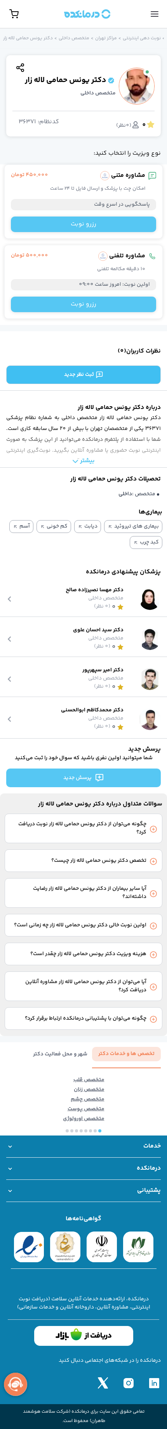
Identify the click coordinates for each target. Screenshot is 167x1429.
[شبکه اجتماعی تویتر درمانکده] (103, 1382)
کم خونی (57, 526)
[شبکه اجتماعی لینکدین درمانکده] (154, 1382)
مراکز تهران (106, 38)
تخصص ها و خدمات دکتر (126, 1054)
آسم (24, 526)
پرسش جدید (77, 778)
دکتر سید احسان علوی (98, 630)
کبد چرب (149, 542)
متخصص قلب (88, 1080)
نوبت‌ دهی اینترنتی (142, 38)
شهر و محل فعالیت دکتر (60, 1054)
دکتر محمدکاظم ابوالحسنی (92, 710)
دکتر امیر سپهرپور (103, 670)
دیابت (90, 526)
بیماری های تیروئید (136, 526)
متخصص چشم (87, 1099)
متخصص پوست (86, 1109)
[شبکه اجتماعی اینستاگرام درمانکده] (129, 1382)
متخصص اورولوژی (83, 1119)
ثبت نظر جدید (79, 374)
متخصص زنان (89, 1090)
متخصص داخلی (74, 38)
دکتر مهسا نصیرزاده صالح (95, 590)
